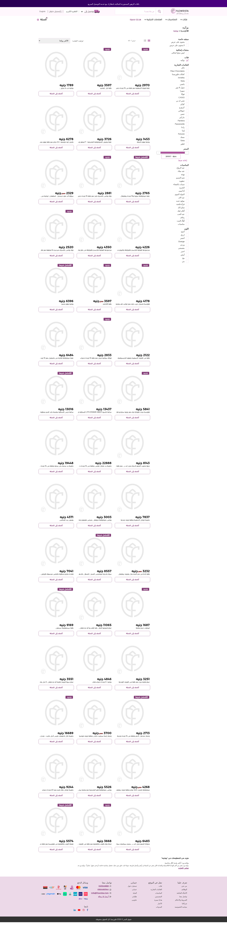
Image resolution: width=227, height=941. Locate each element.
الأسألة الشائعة (182, 893)
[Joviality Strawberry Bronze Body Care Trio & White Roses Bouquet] (132, 226)
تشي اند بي (180, 101)
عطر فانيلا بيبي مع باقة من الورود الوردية (134, 682)
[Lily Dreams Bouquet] (94, 280)
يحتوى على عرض (178, 42)
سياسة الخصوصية (181, 907)
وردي (182, 245)
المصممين (158, 896)
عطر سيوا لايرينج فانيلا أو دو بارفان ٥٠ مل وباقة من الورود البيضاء (48, 682)
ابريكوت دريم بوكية (143, 628)
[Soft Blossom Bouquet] (132, 118)
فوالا (183, 94)
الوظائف (184, 889)
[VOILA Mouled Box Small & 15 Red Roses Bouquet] (132, 64)
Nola (183, 81)
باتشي (182, 84)
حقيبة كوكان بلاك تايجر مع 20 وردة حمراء (57, 790)
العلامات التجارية (154, 19)
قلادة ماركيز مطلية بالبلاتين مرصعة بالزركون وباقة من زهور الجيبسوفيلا (46, 574)
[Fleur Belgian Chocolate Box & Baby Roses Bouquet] (94, 766)
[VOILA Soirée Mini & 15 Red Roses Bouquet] (94, 334)
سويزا (182, 91)
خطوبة (182, 181)
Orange (181, 241)
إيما (183, 131)
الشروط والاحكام (181, 900)
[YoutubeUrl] (79, 910)
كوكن (182, 104)
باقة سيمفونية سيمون (64, 628)
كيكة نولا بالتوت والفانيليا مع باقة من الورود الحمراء (92, 844)
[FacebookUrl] (87, 910)
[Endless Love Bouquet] (56, 64)
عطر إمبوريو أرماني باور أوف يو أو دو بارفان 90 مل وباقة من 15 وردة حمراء (83, 628)
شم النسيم (180, 178)
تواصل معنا (183, 896)
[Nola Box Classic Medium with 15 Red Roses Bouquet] (56, 226)
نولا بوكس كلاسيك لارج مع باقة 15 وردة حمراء (94, 196)
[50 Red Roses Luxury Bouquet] (94, 658)
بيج (183, 258)
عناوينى (134, 900)
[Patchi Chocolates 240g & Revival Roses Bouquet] (132, 766)
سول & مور (180, 88)
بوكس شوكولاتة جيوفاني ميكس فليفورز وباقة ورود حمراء (89, 520)
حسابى (134, 889)
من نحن (184, 886)
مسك (182, 137)
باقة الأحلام (107, 304)
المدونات (159, 907)
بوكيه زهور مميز (67, 304)
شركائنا (184, 903)
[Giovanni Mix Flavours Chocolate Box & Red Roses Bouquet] (94, 496)
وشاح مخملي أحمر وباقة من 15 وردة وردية (133, 736)
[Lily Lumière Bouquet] (94, 64)
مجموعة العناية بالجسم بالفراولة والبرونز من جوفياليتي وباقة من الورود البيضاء (120, 250)
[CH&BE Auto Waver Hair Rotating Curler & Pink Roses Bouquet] (132, 442)
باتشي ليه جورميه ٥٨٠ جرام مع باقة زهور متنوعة (55, 142)
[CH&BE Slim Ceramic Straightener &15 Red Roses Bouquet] (132, 820)
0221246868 (104, 886)
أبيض (183, 255)
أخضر (182, 238)
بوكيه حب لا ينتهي (66, 88)
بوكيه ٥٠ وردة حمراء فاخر (102, 682)
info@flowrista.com (100, 893)
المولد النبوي (180, 194)
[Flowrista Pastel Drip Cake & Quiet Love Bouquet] (132, 280)
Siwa (183, 141)
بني (183, 261)
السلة (135, 893)
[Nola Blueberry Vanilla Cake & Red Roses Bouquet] (94, 820)
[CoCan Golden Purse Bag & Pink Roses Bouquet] (132, 496)
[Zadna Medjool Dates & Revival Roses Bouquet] (132, 550)
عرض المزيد (183, 868)
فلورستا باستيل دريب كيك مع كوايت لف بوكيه (133, 304)
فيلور (183, 144)
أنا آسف (182, 191)
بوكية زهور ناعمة (143, 142)
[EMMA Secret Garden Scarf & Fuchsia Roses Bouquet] (94, 712)
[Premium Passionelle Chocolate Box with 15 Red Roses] (56, 334)
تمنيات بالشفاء (179, 184)
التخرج (182, 188)
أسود (183, 232)
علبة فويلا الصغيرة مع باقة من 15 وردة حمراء (132, 88)
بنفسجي (181, 248)
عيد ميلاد (181, 171)
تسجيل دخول (54, 11)
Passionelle (180, 124)
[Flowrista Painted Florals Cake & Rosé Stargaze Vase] (132, 388)
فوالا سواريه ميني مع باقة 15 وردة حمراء (95, 358)
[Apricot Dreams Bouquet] (132, 604)
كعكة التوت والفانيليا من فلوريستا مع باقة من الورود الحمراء (50, 844)
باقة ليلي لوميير (105, 88)
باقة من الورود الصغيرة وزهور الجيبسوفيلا (134, 358)
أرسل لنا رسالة (103, 896)
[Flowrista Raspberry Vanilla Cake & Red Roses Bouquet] (56, 820)
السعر (186, 149)
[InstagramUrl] (84, 910)
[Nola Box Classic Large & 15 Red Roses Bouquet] (94, 172)
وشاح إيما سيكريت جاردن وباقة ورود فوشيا (95, 736)
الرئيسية (183, 31)
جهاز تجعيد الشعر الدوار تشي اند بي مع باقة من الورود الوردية (126, 466)
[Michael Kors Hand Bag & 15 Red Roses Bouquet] (94, 442)
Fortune (181, 134)
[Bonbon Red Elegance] (56, 496)
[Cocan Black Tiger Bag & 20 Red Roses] (56, 766)
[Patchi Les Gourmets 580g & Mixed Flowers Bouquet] (56, 118)
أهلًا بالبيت (181, 221)
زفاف (182, 217)
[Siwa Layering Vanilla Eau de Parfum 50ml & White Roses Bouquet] (56, 658)
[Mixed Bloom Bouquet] (56, 280)
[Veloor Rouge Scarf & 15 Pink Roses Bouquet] (132, 712)
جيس (182, 114)
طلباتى (134, 896)
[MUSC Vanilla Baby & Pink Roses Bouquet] (132, 658)
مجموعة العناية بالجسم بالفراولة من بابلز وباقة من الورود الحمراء (86, 250)
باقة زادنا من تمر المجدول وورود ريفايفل (134, 574)
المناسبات (172, 19)
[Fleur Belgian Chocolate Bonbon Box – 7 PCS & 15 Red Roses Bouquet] (94, 118)
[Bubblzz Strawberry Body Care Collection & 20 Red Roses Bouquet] (94, 226)
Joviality (181, 78)
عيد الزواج (181, 168)
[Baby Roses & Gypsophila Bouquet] (132, 334)
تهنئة (183, 174)
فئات (184, 19)
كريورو (182, 107)
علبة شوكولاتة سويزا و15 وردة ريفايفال (135, 196)
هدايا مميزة (135, 19)
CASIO (182, 97)
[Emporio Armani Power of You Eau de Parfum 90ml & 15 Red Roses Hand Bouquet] (94, 604)
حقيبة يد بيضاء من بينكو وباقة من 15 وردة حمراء (54, 466)
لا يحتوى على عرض (177, 45)
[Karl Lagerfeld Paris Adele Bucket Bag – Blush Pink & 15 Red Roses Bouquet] (56, 712)
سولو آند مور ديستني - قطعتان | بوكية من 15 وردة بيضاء (51, 196)
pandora (181, 121)
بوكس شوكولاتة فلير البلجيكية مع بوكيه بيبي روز (93, 790)
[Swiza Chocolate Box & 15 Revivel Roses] (132, 172)
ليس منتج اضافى (178, 53)
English (42, 12)
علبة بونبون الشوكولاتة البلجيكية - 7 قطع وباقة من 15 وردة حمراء (86, 142)
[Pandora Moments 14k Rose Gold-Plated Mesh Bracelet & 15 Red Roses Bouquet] (94, 550)
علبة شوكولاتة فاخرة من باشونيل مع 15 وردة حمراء (54, 358)
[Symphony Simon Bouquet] (56, 604)
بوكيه (183, 60)
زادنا (183, 127)
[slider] (187, 152)
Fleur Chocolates (177, 71)
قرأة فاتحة (180, 204)
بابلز (183, 68)
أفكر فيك (181, 211)
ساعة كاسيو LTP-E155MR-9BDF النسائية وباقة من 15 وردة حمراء (86, 412)
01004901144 (103, 889)
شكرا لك (181, 208)
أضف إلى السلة (132, 93)
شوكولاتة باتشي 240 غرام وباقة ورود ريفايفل (132, 790)
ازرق (183, 235)
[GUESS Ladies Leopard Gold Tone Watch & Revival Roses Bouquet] (56, 388)
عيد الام (182, 198)
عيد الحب (181, 214)
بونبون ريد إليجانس (66, 520)
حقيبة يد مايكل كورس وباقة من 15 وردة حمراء (93, 466)
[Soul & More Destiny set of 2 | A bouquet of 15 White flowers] (56, 172)
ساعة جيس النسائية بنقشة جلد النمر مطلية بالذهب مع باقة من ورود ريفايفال (43, 412)
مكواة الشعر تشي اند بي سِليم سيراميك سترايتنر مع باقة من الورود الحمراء (122, 844)
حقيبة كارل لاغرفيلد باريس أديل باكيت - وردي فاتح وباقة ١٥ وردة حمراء (46, 736)
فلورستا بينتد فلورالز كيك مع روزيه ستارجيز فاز (133, 412)
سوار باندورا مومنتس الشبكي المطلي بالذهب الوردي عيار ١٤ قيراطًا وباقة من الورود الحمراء (77, 574)
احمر (183, 251)
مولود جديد (180, 201)
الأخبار (160, 903)
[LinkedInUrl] (75, 910)
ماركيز (182, 117)
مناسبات (181, 224)
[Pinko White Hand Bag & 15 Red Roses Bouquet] (56, 442)
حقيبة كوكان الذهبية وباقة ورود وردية (135, 520)
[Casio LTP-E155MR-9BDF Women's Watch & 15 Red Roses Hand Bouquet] (94, 388)
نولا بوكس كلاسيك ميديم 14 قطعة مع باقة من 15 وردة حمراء (49, 250)
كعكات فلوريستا (178, 74)
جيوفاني (181, 111)
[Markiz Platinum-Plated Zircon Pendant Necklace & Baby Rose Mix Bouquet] (56, 550)
